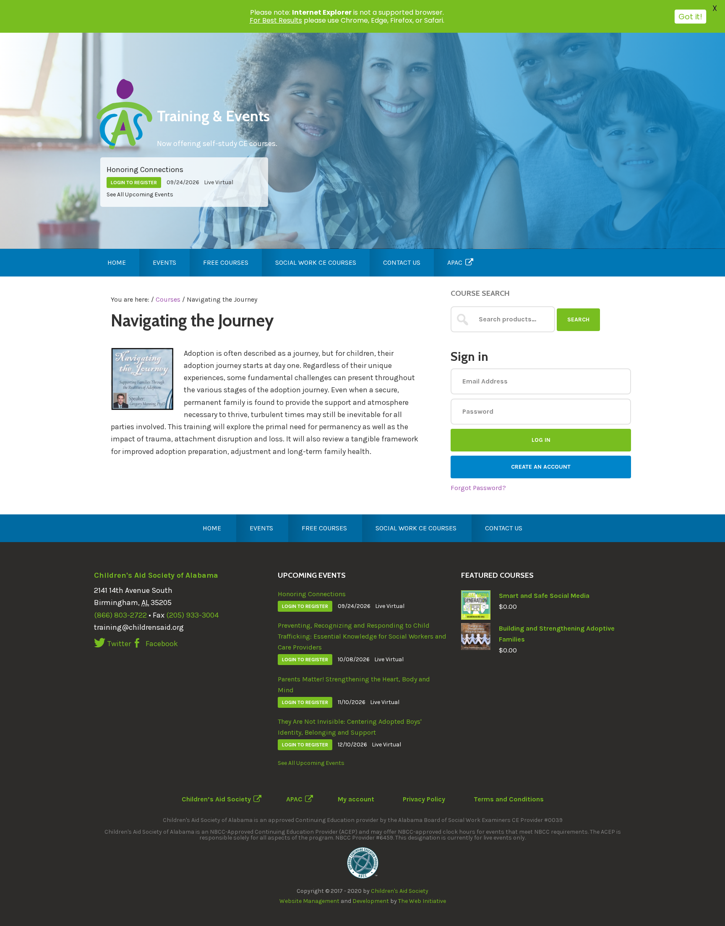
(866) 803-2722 (120, 615)
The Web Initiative (422, 901)
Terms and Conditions (509, 799)
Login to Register (134, 182)
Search (578, 319)
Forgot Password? (478, 488)
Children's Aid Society (399, 891)
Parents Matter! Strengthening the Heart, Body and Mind (354, 684)
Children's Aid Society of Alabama (156, 575)
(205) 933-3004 (192, 615)
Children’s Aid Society (216, 799)
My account (356, 799)
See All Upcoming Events (140, 194)
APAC (294, 799)
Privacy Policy (424, 799)
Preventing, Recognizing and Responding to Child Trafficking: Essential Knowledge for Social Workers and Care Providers (362, 636)
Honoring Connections (145, 169)
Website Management (309, 901)
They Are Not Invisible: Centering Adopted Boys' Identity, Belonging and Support (350, 726)
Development (370, 901)
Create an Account (541, 466)
